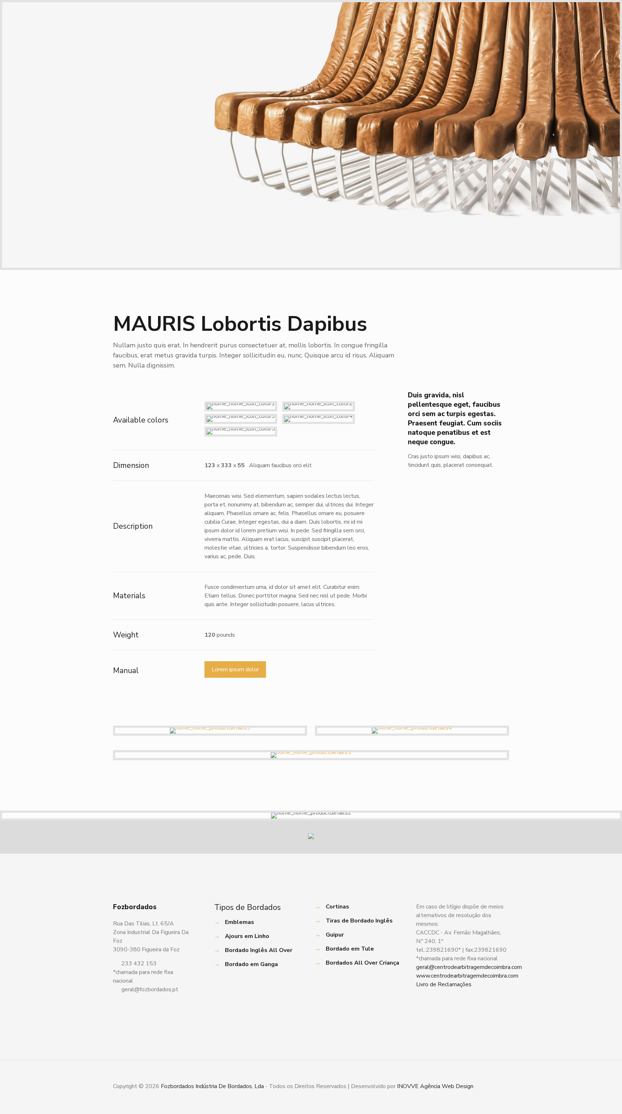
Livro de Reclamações (444, 984)
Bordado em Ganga (251, 964)
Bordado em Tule (350, 949)
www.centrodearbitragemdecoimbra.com (467, 976)
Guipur (335, 935)
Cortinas (337, 907)
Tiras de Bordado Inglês (359, 921)
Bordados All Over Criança (362, 963)
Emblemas (239, 922)
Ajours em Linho (247, 936)
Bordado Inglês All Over (258, 950)
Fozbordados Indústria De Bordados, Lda (212, 1086)
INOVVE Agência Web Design (435, 1086)
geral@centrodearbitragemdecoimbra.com (469, 967)
